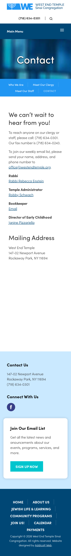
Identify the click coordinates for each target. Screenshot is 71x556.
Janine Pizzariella (21, 222)
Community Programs (31, 515)
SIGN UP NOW (27, 466)
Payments (35, 529)
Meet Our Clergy (43, 84)
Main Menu (15, 31)
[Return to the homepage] (35, 6)
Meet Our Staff (24, 91)
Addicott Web (43, 545)
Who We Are (15, 84)
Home (18, 501)
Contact (49, 91)
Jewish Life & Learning (31, 508)
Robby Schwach (21, 194)
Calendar (43, 522)
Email (13, 208)
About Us (41, 501)
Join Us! (17, 522)
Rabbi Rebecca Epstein (26, 180)
